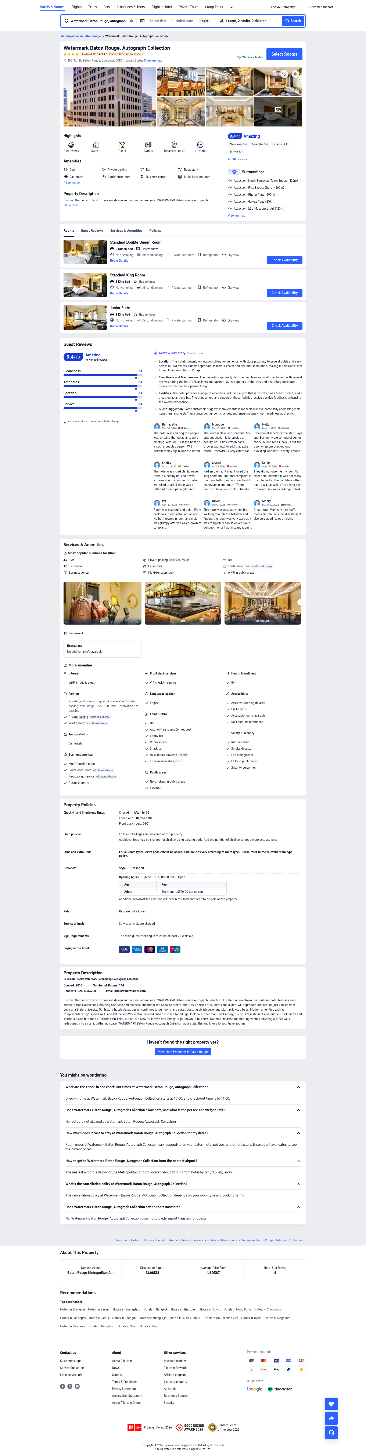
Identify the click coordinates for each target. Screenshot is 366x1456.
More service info (71, 1374)
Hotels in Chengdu (124, 1318)
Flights (76, 7)
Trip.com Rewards (175, 1367)
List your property (175, 1381)
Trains (92, 7)
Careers (117, 1374)
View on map (236, 215)
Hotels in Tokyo (210, 1309)
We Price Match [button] (252, 57)
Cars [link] (107, 7)
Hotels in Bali (148, 1326)
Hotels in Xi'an (127, 1326)
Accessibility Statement (127, 1395)
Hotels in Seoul (99, 1318)
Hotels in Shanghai (72, 1309)
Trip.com (121, 1240)
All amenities (72, 182)
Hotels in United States (159, 1240)
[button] (232, 7)
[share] (331, 1418)
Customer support (71, 1361)
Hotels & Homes (52, 7)
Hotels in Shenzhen (184, 1309)
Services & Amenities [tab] (126, 231)
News (115, 1367)
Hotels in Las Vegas (73, 1318)
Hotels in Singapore (277, 1318)
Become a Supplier (176, 1395)
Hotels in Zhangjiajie (153, 1318)
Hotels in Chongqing (267, 1309)
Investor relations (175, 1361)
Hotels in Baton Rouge (222, 1240)
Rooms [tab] (69, 231)
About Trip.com (122, 1361)
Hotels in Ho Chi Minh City (221, 1318)
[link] (282, 7)
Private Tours (188, 7)
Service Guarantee (72, 1367)
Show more (71, 205)
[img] (110, 96)
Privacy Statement (124, 1388)
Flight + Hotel (161, 7)
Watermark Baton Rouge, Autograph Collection (117, 48)
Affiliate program (175, 1374)
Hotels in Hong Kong (237, 1309)
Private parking (158, 560)
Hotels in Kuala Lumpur (185, 1318)
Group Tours (214, 7)
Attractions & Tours (130, 7)
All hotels (170, 1388)
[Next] (300, 602)
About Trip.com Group (126, 1402)
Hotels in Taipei (251, 1318)
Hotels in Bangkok (156, 1309)
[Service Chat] (331, 1432)
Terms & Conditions (124, 1381)
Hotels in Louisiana (190, 1240)
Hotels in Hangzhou (101, 1326)
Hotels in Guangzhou (126, 1309)
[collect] (331, 1404)
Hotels (135, 1240)
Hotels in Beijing (99, 1309)
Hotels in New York (72, 1326)
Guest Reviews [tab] (92, 231)
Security (169, 1402)
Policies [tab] (155, 231)
